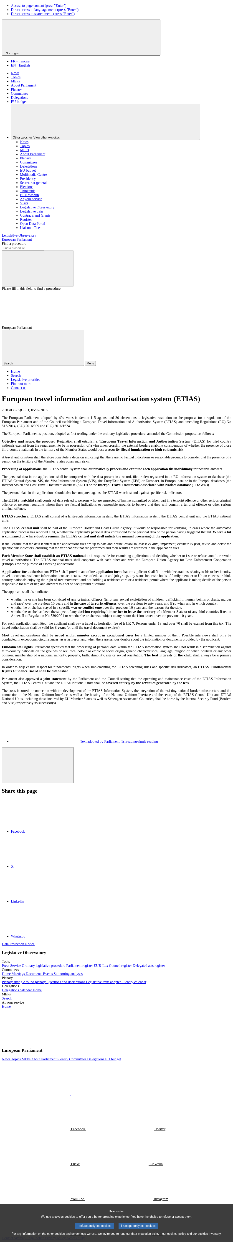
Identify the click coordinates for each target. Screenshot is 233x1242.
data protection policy (145, 1233)
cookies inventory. (210, 1233)
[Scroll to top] (38, 765)
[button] (70, 1041)
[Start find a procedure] (38, 268)
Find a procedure (14, 243)
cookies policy (176, 1233)
